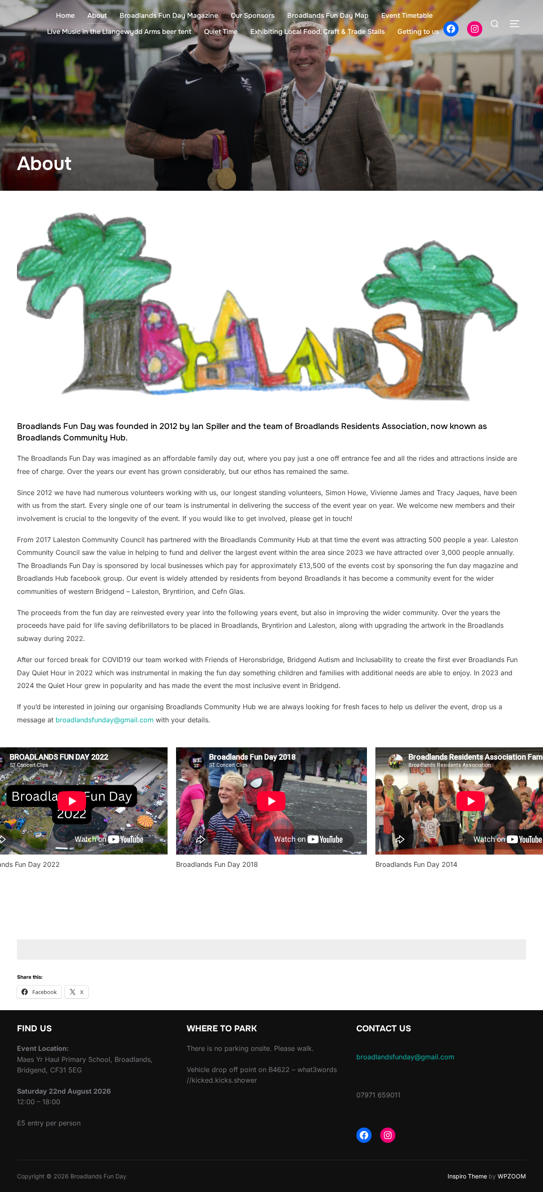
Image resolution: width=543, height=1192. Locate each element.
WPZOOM (512, 1176)
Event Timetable (407, 15)
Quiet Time (221, 31)
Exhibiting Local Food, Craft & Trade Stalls (317, 31)
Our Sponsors (252, 15)
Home (65, 15)
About (97, 15)
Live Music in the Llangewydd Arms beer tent (119, 31)
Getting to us (418, 31)
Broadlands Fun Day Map (328, 15)
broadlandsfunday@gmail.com (105, 720)
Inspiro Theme (467, 1176)
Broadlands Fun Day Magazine (169, 15)
